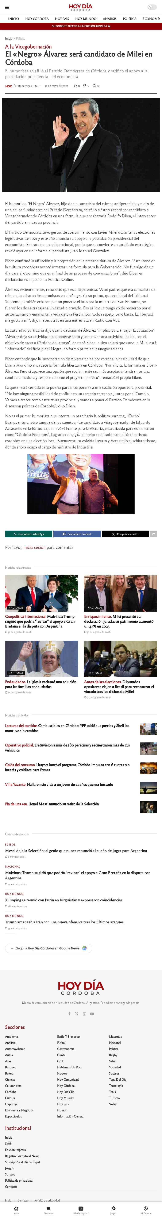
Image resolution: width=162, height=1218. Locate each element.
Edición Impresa (15, 1150)
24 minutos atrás (17, 884)
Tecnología (116, 1085)
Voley (113, 1104)
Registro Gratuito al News (22, 1156)
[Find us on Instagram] (84, 1014)
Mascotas (115, 1036)
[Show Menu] (7, 7)
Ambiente (11, 1036)
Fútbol (10, 844)
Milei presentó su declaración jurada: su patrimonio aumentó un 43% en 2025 (118, 621)
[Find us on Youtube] (92, 1014)
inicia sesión (34, 547)
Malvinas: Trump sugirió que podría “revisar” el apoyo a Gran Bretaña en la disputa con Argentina (39, 621)
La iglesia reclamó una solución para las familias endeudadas (40, 684)
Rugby (113, 1055)
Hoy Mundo (86, 19)
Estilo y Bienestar (68, 1036)
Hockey (62, 1073)
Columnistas (13, 1085)
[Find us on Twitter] (76, 1013)
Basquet (10, 1067)
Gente (61, 1055)
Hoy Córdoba (37, 19)
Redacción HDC (28, 85)
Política (129, 19)
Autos (9, 1055)
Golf (60, 1061)
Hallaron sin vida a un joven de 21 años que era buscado (59, 784)
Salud (112, 1061)
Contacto (11, 1186)
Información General (70, 1116)
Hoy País (62, 19)
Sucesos (114, 1073)
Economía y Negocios (19, 1110)
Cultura (10, 1098)
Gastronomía (65, 1049)
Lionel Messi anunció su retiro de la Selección (52, 803)
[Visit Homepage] (81, 7)
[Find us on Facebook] (69, 1014)
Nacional (16, 607)
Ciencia (10, 1079)
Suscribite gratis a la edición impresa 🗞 (81, 26)
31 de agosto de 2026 (19, 631)
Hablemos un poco (69, 1067)
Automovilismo (15, 1049)
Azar (8, 1061)
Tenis (112, 1092)
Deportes (11, 1104)
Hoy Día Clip (65, 1092)
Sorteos (10, 1174)
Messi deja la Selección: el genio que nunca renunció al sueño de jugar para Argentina (76, 850)
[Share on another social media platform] (153, 534)
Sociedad (115, 1067)
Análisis (110, 19)
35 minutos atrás (17, 928)
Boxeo (9, 1073)
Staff (8, 1143)
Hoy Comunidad (68, 1079)
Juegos (9, 1168)
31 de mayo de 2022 (56, 85)
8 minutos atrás (16, 856)
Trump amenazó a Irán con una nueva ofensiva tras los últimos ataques (64, 921)
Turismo (114, 1098)
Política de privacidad (18, 1180)
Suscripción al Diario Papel (22, 1162)
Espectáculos (13, 1116)
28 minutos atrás (17, 906)
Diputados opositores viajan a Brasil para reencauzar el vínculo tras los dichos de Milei (119, 686)
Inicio (13, 19)
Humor (62, 1110)
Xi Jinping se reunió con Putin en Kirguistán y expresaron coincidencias (64, 899)
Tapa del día (117, 1079)
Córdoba (10, 1092)
